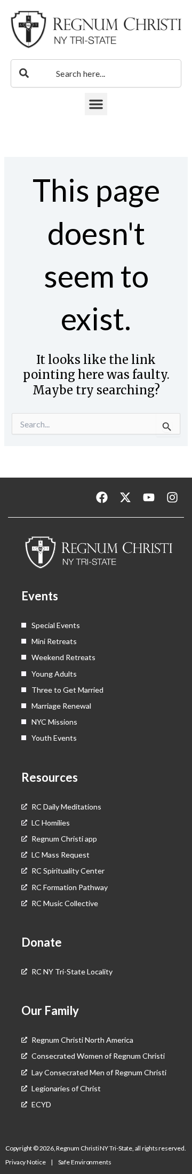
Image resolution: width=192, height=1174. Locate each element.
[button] (96, 104)
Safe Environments (85, 1162)
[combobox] (96, 73)
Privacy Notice (26, 1162)
